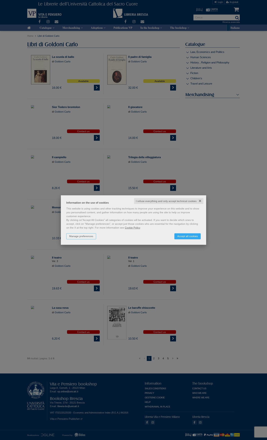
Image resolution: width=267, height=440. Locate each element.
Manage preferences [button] (81, 236)
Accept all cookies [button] (187, 236)
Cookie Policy (132, 227)
